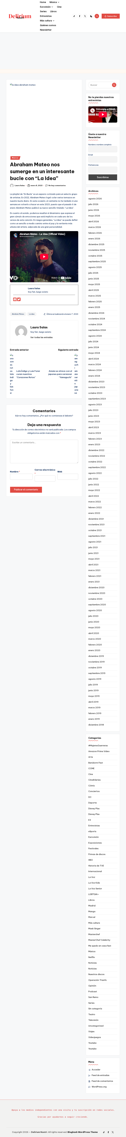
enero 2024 (94, 375)
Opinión (92, 985)
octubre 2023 (95, 393)
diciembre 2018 (96, 724)
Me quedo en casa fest (99, 945)
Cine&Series (94, 779)
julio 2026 (93, 204)
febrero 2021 (94, 576)
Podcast (92, 991)
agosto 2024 (95, 336)
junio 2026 (93, 210)
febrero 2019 (94, 713)
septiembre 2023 (97, 398)
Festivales (93, 848)
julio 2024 (93, 341)
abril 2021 (93, 564)
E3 (89, 820)
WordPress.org (99, 1086)
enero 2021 (94, 581)
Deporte (92, 802)
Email (90, 155)
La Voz (91, 877)
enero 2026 (94, 238)
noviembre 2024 (96, 318)
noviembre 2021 (96, 524)
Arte (90, 757)
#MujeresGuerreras (98, 745)
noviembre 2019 (96, 661)
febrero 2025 (95, 301)
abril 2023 (93, 427)
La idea (31, 314)
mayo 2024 (94, 353)
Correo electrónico (45, 471)
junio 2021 (93, 553)
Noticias (92, 962)
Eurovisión (93, 837)
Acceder (96, 1069)
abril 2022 (93, 496)
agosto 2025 (95, 267)
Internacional (95, 871)
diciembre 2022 (96, 450)
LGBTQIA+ (93, 894)
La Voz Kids (94, 882)
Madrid (91, 905)
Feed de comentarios (102, 1081)
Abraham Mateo (18, 314)
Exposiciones (95, 842)
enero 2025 (94, 307)
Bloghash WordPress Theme (83, 1132)
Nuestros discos (96, 974)
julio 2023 (93, 410)
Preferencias (93, 165)
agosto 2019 (94, 679)
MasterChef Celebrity (99, 940)
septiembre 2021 (96, 536)
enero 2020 (94, 650)
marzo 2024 (94, 364)
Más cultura (94, 923)
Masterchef (94, 934)
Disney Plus (94, 808)
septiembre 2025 (97, 261)
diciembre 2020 (96, 587)
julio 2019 (93, 684)
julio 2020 (93, 616)
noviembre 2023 (96, 387)
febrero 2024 (95, 370)
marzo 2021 (94, 570)
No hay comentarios (57, 185)
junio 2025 (93, 278)
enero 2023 (94, 444)
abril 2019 (93, 702)
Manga (91, 911)
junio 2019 (93, 690)
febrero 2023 (95, 438)
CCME (91, 768)
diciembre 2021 (96, 519)
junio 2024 (93, 347)
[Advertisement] (63, 51)
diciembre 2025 (96, 244)
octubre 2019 (95, 667)
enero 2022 (94, 513)
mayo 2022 (94, 490)
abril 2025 (93, 290)
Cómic (91, 785)
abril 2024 (93, 358)
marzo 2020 (94, 639)
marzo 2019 (94, 707)
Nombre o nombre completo (99, 145)
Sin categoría (95, 1008)
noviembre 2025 (96, 250)
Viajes (91, 1031)
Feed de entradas (100, 1075)
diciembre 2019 (96, 656)
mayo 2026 (94, 215)
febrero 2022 (95, 507)
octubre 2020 (95, 599)
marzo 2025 (94, 295)
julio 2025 (93, 273)
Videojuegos (94, 1037)
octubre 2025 (95, 255)
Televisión (93, 1020)
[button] (111, 16)
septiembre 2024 (97, 330)
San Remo (93, 997)
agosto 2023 (95, 404)
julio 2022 (93, 478)
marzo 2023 (94, 433)
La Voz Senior (95, 888)
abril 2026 (93, 221)
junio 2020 (93, 621)
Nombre (15, 471)
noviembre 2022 (96, 456)
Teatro (91, 1014)
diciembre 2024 (96, 313)
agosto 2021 (94, 541)
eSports (92, 831)
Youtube (92, 1043)
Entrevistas (94, 825)
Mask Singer (94, 928)
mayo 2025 (94, 284)
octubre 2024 (95, 324)
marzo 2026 (94, 227)
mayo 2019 (94, 696)
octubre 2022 (95, 461)
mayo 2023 (94, 421)
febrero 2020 (95, 644)
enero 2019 (94, 719)
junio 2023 (93, 416)
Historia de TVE (96, 865)
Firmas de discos (96, 854)
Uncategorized (95, 1025)
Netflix (91, 957)
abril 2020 (93, 633)
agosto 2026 (95, 198)
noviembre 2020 (96, 593)
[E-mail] (15, 300)
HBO (90, 860)
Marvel (91, 917)
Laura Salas (39, 327)
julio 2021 (93, 547)
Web (59, 471)
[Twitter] (19, 300)
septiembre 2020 (97, 604)
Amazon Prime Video (99, 751)
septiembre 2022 (97, 467)
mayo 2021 (94, 558)
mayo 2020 (94, 627)
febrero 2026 (95, 233)
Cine (90, 774)
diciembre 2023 (96, 381)
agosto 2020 (95, 610)
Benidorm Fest (95, 762)
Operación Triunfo (97, 980)
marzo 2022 (94, 501)
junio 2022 (93, 484)
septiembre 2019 (96, 673)
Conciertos (94, 791)
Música (15, 158)
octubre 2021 (95, 530)
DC (89, 797)
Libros (91, 900)
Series (91, 1003)
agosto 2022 (95, 473)
